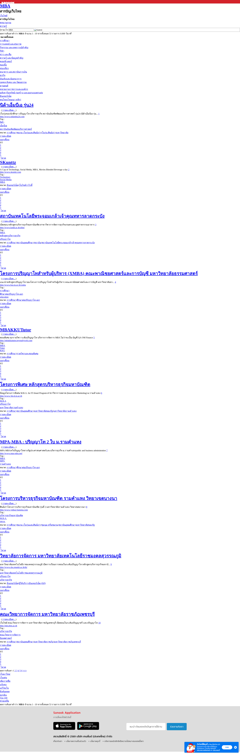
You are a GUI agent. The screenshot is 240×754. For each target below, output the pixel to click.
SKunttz (8, 162)
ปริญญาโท (5, 239)
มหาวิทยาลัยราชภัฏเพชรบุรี (67, 642)
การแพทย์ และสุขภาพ (10, 44)
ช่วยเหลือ (4, 701)
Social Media (6, 179)
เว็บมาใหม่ (5, 674)
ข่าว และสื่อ (5, 54)
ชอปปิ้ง (3, 65)
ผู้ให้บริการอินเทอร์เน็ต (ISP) (32, 583)
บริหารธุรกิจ (6, 580)
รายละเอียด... (9, 110)
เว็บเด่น (3, 677)
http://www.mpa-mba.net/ (11, 453)
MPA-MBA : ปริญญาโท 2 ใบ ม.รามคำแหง (40, 441)
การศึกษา (4, 40)
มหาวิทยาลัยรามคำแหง (11, 407)
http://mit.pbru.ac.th (8, 626)
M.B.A (3, 401)
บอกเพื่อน (4, 139)
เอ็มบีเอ (3, 125)
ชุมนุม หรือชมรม (49, 525)
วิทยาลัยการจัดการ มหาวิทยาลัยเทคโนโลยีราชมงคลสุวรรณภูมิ (60, 555)
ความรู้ (3, 26)
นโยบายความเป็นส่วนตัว (203, 750)
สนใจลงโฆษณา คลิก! (10, 99)
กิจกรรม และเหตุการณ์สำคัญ (14, 47)
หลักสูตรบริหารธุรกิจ (10, 235)
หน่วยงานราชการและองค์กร (14, 89)
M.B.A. (3, 518)
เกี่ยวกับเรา (57, 741)
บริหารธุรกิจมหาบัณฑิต (11, 515)
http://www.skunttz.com (10, 172)
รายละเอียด (5, 136)
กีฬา (2, 51)
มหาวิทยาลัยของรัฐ (43, 411)
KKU (2, 350)
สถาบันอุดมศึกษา (25, 242)
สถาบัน (37, 242)
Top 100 (3, 698)
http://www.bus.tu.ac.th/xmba (13, 285)
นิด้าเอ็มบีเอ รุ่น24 (16, 104)
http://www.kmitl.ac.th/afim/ (12, 227)
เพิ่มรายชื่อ (5, 681)
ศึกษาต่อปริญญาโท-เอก (11, 294)
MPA (2, 461)
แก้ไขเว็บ (4, 688)
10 (99, 623)
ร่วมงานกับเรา (176, 727)
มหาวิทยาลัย (62, 132)
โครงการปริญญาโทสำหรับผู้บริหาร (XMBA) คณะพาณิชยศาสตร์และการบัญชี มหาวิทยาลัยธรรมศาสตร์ (99, 273)
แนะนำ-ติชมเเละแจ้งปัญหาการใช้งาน (146, 727)
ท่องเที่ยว (4, 68)
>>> (25, 670)
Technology (5, 177)
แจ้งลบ (3, 684)
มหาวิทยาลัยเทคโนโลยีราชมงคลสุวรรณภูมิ (21, 573)
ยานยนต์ (4, 86)
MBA (5, 5)
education (4, 297)
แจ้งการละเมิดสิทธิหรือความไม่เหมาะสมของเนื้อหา (124, 741)
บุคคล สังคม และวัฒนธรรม (13, 82)
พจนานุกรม (5, 22)
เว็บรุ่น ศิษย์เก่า (48, 132)
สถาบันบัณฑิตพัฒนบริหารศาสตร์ (16, 129)
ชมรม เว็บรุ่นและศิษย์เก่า (29, 132)
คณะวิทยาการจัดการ (10, 635)
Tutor (2, 348)
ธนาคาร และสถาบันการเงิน (13, 72)
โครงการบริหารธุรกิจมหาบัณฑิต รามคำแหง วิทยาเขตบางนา (58, 498)
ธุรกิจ (2, 75)
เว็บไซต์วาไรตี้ (25, 185)
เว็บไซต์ (3, 15)
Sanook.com (8, 1)
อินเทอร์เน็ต (5, 96)
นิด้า (2, 122)
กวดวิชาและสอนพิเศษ (27, 353)
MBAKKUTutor (15, 329)
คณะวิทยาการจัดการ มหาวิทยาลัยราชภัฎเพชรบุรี (47, 614)
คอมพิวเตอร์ (6, 61)
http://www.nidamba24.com (12, 116)
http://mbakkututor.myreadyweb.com (16, 340)
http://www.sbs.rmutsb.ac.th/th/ (13, 567)
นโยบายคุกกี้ (216, 750)
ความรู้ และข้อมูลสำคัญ (11, 58)
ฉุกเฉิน (3, 695)
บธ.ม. (2, 521)
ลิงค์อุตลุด (5, 691)
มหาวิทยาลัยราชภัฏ (43, 642)
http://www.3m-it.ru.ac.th (11, 396)
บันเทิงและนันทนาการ (11, 79)
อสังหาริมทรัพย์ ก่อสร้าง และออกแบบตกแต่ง (21, 93)
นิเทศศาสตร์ (6, 638)
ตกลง (227, 747)
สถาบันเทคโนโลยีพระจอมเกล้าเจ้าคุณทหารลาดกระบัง (52, 215)
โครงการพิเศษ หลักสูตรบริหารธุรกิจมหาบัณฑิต (45, 384)
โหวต (3, 158)
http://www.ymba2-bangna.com (14, 510)
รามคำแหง (5, 464)
